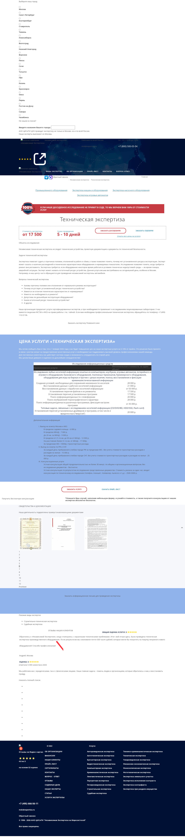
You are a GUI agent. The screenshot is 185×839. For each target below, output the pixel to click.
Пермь (22, 100)
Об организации (75, 171)
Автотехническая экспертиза (100, 755)
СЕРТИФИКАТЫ (52, 768)
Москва (22, 9)
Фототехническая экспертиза (137, 772)
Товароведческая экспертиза (136, 760)
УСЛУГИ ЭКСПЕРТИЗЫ (55, 797)
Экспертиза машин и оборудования (90, 190)
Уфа (20, 77)
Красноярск (24, 89)
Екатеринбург (25, 21)
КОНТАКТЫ (50, 772)
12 (20, 583)
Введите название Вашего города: (35, 127)
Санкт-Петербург (26, 15)
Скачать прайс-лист (111, 489)
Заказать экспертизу (77, 323)
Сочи (21, 66)
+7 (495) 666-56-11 (28, 803)
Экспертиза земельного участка (138, 776)
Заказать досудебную (110, 231)
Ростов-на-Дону (26, 106)
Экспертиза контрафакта (134, 785)
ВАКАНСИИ (50, 755)
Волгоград (23, 43)
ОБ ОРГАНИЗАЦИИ (53, 751)
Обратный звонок (60, 177)
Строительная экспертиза (99, 789)
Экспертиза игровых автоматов (92, 195)
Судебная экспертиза (33, 624)
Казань (22, 83)
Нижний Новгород (27, 49)
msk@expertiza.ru (89, 146)
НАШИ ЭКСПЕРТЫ (53, 789)
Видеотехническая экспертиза (101, 764)
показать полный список (29, 680)
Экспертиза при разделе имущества (140, 789)
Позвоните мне (93, 323)
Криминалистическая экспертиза (102, 772)
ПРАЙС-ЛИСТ (51, 764)
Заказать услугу (74, 489)
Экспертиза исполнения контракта (139, 780)
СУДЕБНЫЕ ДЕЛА (52, 785)
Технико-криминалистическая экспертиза (143, 751)
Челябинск (24, 117)
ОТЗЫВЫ (49, 780)
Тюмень (22, 32)
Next (24, 587)
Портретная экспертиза (98, 780)
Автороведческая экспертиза (100, 751)
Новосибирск (25, 38)
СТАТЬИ (48, 793)
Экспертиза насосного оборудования (131, 190)
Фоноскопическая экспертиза (137, 768)
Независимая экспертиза (56, 140)
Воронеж (23, 55)
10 (20, 578)
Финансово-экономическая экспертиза (141, 764)
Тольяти (23, 72)
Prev (21, 587)
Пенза (21, 60)
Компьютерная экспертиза (99, 768)
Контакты (107, 171)
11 (20, 581)
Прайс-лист (92, 171)
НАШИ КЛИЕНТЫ (52, 760)
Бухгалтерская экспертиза (99, 760)
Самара (22, 112)
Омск (21, 94)
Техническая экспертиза (134, 755)
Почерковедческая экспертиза (101, 785)
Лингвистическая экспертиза (100, 776)
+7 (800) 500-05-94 (127, 146)
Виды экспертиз (54, 171)
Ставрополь (24, 26)
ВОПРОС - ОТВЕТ (52, 776)
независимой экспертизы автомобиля (88, 273)
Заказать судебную (144, 231)
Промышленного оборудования (51, 190)
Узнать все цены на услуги (128, 236)
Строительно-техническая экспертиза (40, 621)
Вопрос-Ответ (123, 171)
